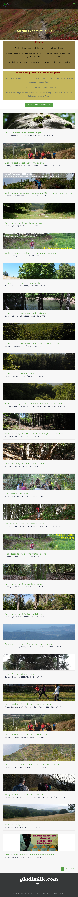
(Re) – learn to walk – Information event (25, 554)
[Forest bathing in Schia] (39, 812)
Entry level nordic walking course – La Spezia (28, 704)
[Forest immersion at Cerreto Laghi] (39, 121)
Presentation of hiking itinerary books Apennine (30, 855)
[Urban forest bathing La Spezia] (39, 662)
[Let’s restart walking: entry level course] (39, 512)
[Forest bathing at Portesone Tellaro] (39, 602)
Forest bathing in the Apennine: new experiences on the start (37, 403)
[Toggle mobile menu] (74, 4)
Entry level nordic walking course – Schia (26, 794)
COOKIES (62, 893)
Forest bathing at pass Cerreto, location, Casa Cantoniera (34, 433)
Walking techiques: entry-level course (24, 163)
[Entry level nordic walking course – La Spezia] (39, 692)
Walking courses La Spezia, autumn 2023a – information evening (38, 193)
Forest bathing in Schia (17, 824)
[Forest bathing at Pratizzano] (39, 361)
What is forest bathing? (17, 494)
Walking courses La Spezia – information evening (30, 253)
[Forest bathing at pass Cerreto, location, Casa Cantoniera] (39, 421)
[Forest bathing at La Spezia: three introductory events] (39, 632)
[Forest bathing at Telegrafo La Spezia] (39, 572)
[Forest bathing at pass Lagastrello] (39, 271)
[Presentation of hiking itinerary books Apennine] (39, 842)
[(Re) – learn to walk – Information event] (39, 542)
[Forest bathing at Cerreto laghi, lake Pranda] (39, 301)
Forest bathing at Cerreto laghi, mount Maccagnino (32, 343)
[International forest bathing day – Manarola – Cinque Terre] (39, 752)
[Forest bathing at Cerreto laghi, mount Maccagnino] (39, 331)
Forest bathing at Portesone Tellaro (23, 614)
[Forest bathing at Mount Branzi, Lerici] (39, 451)
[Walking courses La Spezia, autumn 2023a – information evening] (39, 181)
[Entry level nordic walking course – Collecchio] (39, 722)
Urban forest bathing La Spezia (21, 674)
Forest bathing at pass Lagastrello (23, 283)
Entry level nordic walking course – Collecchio (28, 734)
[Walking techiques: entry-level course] (39, 151)
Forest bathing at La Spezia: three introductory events (33, 644)
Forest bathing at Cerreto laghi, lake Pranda (28, 313)
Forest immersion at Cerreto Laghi (23, 133)
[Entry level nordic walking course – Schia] (39, 782)
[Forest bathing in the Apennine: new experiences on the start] (39, 391)
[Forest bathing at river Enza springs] (39, 211)
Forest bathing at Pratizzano (20, 373)
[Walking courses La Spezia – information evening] (39, 241)
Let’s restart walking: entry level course (25, 524)
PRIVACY (55, 893)
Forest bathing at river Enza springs (23, 223)
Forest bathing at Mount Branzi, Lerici (24, 463)
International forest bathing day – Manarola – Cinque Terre (35, 764)
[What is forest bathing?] (39, 482)
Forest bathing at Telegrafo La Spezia (24, 584)
